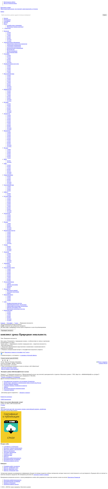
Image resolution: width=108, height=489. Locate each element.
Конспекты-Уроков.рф (74, 477)
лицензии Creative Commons (41, 474)
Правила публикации (9, 483)
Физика (6, 222)
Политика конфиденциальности (12, 458)
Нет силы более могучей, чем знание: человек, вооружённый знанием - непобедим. (23, 409)
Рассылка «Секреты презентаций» (13, 448)
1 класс (9, 115)
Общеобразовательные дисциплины (16, 304)
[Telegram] (7, 360)
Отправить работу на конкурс (12, 466)
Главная (3, 323)
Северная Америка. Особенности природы (15, 385)
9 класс (9, 38)
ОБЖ (5, 163)
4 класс (9, 68)
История (6, 102)
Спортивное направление (14, 46)
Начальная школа (8, 294)
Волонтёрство (11, 49)
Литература (7, 113)
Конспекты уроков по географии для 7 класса (17, 352)
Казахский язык (8, 310)
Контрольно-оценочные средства (16, 309)
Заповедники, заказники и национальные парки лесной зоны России (22, 382)
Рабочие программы (12, 284)
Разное (9, 287)
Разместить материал (6, 396)
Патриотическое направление (15, 48)
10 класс (9, 39)
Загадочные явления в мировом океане (14, 388)
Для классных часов (9, 267)
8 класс (9, 36)
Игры (5, 24)
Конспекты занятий (12, 290)
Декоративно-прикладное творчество (17, 43)
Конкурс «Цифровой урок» (11, 467)
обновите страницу (25, 392)
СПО (5, 301)
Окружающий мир (9, 185)
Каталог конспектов (9, 451)
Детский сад (7, 289)
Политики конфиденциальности (12, 480)
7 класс (9, 35)
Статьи (9, 283)
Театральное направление (14, 45)
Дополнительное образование (12, 42)
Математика (7, 130)
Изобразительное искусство (11, 63)
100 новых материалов (10, 452)
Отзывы (3, 405)
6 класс (9, 34)
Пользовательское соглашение (12, 459)
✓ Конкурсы (7, 28)
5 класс (9, 32)
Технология (7, 213)
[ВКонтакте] (3, 360)
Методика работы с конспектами (13, 449)
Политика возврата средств (11, 461)
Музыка (6, 148)
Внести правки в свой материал (10, 369)
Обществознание (8, 175)
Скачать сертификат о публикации (10, 377)
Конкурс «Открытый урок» (11, 470)
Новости (6, 456)
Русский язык (7, 196)
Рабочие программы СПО (14, 307)
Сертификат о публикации (11, 446)
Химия (6, 244)
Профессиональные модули (14, 303)
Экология (6, 252)
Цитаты (6, 22)
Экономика (7, 263)
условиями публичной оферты (28, 355)
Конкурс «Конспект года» (11, 469)
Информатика (7, 89)
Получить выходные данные (9, 367)
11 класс (9, 41)
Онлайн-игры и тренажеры (14, 25)
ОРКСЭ (6, 192)
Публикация (7, 19)
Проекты (9, 286)
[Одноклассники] (5, 360)
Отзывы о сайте (8, 453)
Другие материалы (9, 282)
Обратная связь (8, 455)
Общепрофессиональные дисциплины (17, 306)
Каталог (6, 18)
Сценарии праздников (13, 291)
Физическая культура (9, 230)
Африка (6, 387)
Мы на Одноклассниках (10, 3)
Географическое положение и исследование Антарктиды (19, 381)
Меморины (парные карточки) (15, 26)
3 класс (9, 66)
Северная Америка (9, 390)
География (6, 53)
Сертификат (7, 21)
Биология (6, 31)
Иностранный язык (12, 52)
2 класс (9, 65)
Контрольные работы (9, 2)
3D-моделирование (12, 51)
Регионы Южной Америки (11, 384)
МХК (5, 159)
